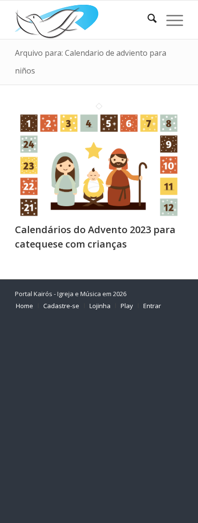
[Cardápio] (170, 19)
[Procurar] (147, 19)
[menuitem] (147, 19)
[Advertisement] (99, 420)
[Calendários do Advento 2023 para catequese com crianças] (99, 215)
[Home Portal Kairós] (82, 19)
